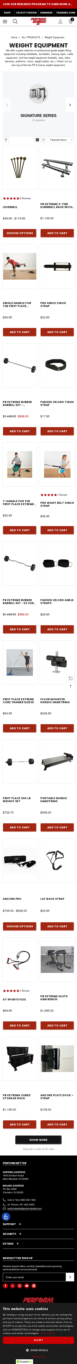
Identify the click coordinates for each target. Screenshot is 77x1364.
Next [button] (70, 105)
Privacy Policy (47, 1333)
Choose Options (20, 233)
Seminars (46, 12)
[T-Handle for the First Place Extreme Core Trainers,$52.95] (19, 464)
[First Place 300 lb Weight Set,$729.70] (19, 761)
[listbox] (61, 140)
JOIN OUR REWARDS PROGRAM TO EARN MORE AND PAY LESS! (38, 4)
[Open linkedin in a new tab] (33, 1285)
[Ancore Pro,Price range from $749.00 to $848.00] (19, 860)
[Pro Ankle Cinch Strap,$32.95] (57, 266)
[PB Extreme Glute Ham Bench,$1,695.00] (57, 959)
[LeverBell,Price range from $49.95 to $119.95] (19, 167)
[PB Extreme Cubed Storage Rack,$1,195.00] (19, 1058)
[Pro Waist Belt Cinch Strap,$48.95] (57, 464)
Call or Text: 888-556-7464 (21, 1199)
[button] (38, 1350)
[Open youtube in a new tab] (26, 1285)
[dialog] (38, 1333)
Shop (7, 12)
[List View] (43, 140)
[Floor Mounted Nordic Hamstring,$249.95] (57, 662)
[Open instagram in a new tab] (19, 1285)
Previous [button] (7, 105)
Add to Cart (57, 233)
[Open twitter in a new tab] (12, 1285)
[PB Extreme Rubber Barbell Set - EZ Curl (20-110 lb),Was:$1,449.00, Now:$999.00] (19, 563)
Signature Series (38, 115)
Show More (38, 1140)
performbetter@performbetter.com (24, 1208)
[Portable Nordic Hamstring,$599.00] (57, 761)
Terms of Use (38, 1356)
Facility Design (26, 12)
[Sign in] (60, 21)
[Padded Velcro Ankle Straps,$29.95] (57, 563)
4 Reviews (25, 198)
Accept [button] (38, 1340)
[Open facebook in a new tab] (5, 1285)
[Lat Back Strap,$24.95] (57, 860)
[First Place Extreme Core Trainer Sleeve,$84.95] (19, 662)
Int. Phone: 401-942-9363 (21, 1204)
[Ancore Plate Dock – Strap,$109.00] (57, 1058)
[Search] (15, 21)
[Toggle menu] (5, 21)
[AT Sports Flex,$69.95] (19, 959)
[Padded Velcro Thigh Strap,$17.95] (57, 365)
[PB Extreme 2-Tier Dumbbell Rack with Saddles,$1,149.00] (57, 167)
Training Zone (65, 12)
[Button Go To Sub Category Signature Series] (38, 94)
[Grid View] (37, 140)
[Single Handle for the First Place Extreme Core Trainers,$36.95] (19, 266)
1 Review (62, 494)
